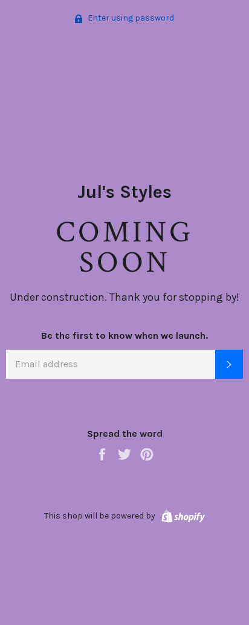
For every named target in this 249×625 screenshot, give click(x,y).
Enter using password (130, 18)
